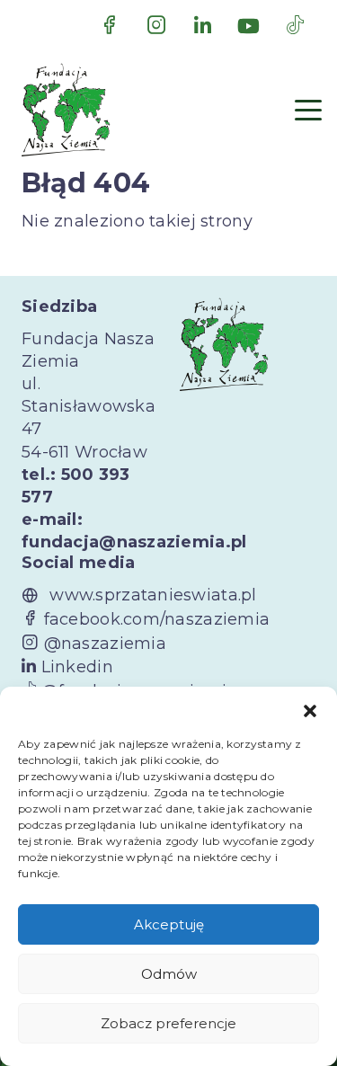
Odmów (169, 973)
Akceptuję (169, 924)
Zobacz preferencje (168, 1023)
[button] (310, 709)
